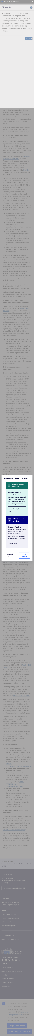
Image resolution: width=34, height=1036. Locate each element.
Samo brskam (24, 556)
